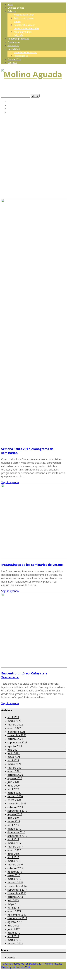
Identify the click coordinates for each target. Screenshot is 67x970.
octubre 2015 (15, 868)
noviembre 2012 (16, 914)
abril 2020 (13, 789)
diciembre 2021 (16, 731)
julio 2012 (13, 925)
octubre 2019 (15, 807)
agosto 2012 (14, 922)
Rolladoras (13, 45)
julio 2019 (13, 818)
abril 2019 (13, 825)
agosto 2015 (14, 871)
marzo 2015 (14, 879)
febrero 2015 (15, 882)
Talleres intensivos (24, 18)
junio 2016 (13, 853)
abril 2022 (13, 717)
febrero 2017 (15, 846)
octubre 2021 (15, 739)
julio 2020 (13, 782)
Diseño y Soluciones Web (16, 967)
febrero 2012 (15, 943)
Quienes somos (15, 7)
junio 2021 (13, 753)
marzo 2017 (14, 843)
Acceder (12, 957)
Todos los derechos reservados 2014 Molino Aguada (31, 963)
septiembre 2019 (17, 810)
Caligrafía (18, 35)
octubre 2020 (15, 774)
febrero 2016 (15, 864)
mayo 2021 (13, 757)
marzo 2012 (14, 940)
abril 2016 (13, 857)
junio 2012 (13, 929)
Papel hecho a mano (24, 24)
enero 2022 (14, 728)
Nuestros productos (18, 38)
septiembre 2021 (17, 742)
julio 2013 (13, 900)
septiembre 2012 (17, 918)
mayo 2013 (13, 904)
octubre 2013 (15, 897)
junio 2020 (13, 785)
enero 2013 (14, 911)
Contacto (12, 62)
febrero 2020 (15, 796)
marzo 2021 (14, 764)
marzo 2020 (14, 792)
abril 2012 (13, 936)
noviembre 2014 (16, 886)
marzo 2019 (14, 828)
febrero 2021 (15, 767)
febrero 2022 (15, 724)
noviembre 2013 (16, 893)
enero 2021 (14, 771)
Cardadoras (13, 42)
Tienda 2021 (14, 59)
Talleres (11, 11)
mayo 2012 (13, 932)
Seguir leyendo (10, 482)
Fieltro (17, 21)
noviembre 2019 (16, 803)
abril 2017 (13, 839)
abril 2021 (13, 760)
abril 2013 (13, 907)
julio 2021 (13, 749)
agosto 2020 (14, 778)
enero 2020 (14, 800)
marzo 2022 (14, 721)
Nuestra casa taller (24, 14)
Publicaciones (21, 55)
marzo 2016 (14, 861)
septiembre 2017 (17, 836)
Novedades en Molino (25, 52)
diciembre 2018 (16, 832)
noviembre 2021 (16, 735)
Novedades (13, 48)
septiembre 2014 (17, 889)
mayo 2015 (13, 875)
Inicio (10, 4)
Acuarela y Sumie (23, 31)
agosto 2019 (14, 814)
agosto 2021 (14, 746)
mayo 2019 (13, 821)
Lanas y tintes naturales (26, 28)
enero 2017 (14, 850)
